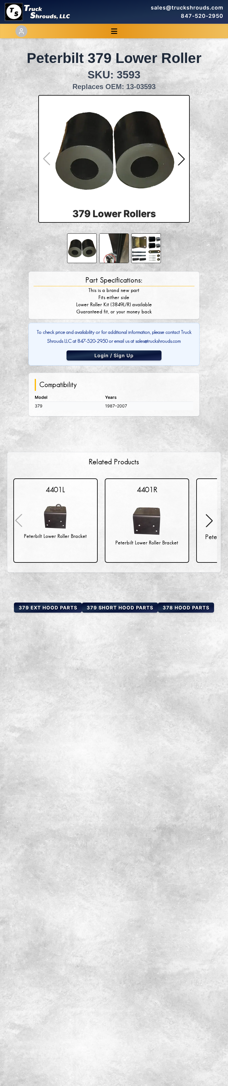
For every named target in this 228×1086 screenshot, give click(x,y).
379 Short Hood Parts (120, 608)
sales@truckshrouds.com (187, 7)
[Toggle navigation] (114, 31)
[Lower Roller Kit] (146, 248)
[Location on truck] (114, 248)
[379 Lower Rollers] (82, 248)
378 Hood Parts (186, 608)
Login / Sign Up (114, 355)
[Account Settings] (21, 31)
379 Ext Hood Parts (48, 608)
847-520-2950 (202, 16)
